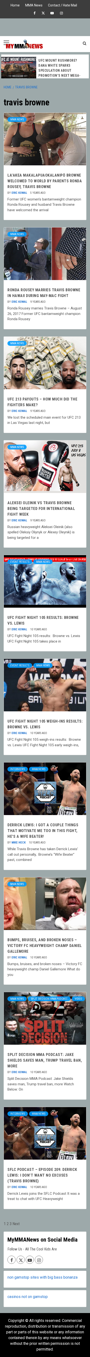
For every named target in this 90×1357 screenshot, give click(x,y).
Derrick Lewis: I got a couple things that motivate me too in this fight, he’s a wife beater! (42, 831)
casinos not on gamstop (27, 1296)
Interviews (17, 769)
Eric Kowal (20, 193)
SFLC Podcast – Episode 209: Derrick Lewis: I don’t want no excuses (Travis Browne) (42, 1175)
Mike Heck (19, 842)
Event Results (19, 561)
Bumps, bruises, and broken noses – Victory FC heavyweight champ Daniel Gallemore (44, 946)
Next (16, 1224)
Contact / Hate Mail (62, 4)
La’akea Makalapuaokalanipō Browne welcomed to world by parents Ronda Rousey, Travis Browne (44, 181)
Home (15, 4)
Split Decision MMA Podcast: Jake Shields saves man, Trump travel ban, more (44, 1060)
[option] (45, 68)
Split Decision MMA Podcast (49, 998)
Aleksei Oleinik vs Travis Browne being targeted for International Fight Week (41, 509)
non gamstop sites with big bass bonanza (42, 1277)
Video (78, 998)
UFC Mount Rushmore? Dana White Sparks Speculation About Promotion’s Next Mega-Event (59, 70)
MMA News (33, 4)
